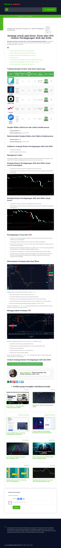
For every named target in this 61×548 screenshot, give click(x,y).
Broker (26, 389)
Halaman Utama (21, 16)
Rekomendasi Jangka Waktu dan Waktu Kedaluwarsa (23, 53)
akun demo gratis (22, 305)
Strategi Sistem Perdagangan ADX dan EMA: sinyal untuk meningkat (26, 59)
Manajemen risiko (14, 57)
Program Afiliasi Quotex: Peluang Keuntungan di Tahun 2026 (15, 433)
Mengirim (16, 507)
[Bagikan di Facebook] (11, 382)
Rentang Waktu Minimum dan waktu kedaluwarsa (22, 50)
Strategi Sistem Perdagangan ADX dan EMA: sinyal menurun (24, 62)
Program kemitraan (23, 415)
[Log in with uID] (18, 499)
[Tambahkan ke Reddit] (19, 382)
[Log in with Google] (24, 499)
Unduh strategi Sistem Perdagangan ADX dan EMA (22, 64)
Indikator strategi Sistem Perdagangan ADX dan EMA (23, 55)
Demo (46, 82)
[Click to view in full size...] (30, 195)
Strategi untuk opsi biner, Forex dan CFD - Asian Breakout (16, 480)
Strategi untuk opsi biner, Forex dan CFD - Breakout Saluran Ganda (43, 480)
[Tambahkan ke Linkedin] (17, 382)
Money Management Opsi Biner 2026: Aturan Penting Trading (43, 457)
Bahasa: (47, 29)
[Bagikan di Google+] (14, 382)
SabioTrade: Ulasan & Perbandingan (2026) (43, 406)
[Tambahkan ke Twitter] (22, 382)
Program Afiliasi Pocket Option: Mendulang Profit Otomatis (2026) (42, 432)
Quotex (34, 292)
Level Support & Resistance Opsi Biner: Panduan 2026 (15, 457)
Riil (46, 80)
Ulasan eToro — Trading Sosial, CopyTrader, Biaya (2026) (15, 406)
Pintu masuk (30, 545)
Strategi (26, 465)
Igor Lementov (25, 372)
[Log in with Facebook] (21, 499)
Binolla (32, 341)
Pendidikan (25, 440)
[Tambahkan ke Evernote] (8, 382)
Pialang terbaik (50, 9)
